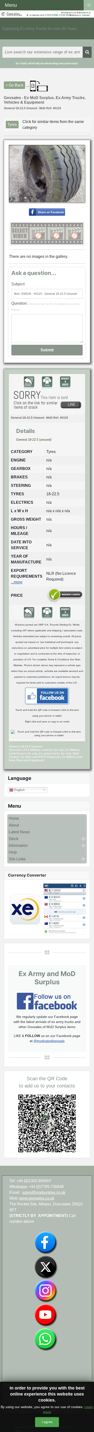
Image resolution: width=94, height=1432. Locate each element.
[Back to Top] (85, 1423)
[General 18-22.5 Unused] (47, 212)
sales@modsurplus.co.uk (43, 1192)
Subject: (18, 284)
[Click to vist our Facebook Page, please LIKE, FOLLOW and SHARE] (47, 1001)
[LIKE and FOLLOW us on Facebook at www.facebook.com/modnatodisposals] (46, 1242)
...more (16, 582)
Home (14, 818)
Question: (45, 306)
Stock (13, 839)
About (14, 825)
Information (18, 845)
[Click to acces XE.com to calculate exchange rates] (47, 909)
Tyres (12, 124)
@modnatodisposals (49, 1041)
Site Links (17, 859)
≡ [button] (89, 4)
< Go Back (14, 85)
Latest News (19, 832)
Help (13, 852)
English (19, 790)
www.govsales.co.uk (36, 1198)
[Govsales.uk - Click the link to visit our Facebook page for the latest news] (47, 696)
